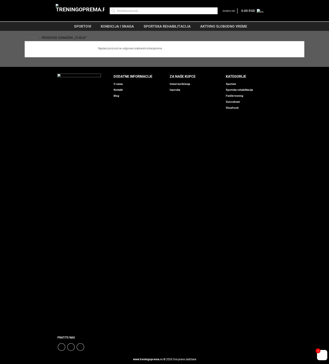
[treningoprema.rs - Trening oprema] (80, 11)
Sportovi (82, 26)
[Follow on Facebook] (61, 347)
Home (32, 37)
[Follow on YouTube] (80, 347)
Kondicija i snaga (117, 26)
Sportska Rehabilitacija (167, 26)
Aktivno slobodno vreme (223, 26)
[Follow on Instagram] (71, 347)
